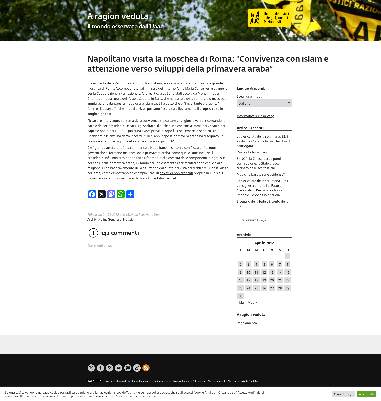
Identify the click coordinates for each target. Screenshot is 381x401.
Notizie (128, 219)
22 (288, 280)
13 (272, 272)
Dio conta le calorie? (252, 152)
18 (256, 280)
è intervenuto (110, 120)
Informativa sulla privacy (255, 116)
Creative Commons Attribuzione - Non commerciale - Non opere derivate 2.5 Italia (215, 381)
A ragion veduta (118, 17)
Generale (114, 219)
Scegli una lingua (249, 96)
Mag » (252, 302)
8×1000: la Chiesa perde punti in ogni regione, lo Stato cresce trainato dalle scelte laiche (261, 163)
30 (240, 296)
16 (240, 280)
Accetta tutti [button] (366, 394)
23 (240, 288)
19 (264, 280)
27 (272, 288)
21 (280, 280)
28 (280, 288)
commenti (120, 233)
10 (248, 272)
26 (264, 288)
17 (248, 280)
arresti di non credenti (176, 173)
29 (288, 288)
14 (280, 272)
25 (256, 288)
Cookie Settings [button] (343, 394)
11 (256, 272)
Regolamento (247, 323)
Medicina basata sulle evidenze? (261, 174)
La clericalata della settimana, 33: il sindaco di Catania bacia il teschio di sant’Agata (264, 141)
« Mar (241, 302)
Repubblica (126, 178)
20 (272, 280)
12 (264, 272)
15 (288, 272)
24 (248, 288)
